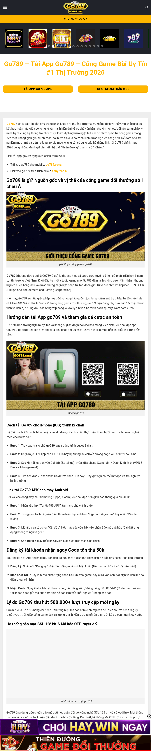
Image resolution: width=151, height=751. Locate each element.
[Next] (141, 39)
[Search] (146, 7)
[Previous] (9, 39)
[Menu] (5, 7)
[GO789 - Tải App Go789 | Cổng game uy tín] (75, 7)
